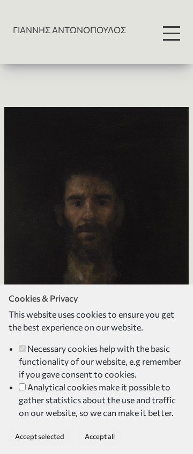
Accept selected (39, 436)
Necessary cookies (62, 348)
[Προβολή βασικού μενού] (171, 33)
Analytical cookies (62, 387)
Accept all (100, 436)
